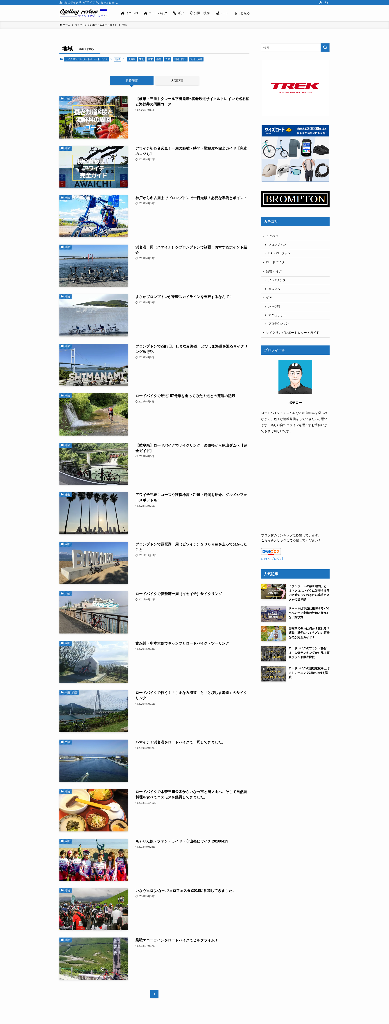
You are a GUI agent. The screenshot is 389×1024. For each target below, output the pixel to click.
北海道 (132, 59)
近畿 (167, 59)
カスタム (274, 289)
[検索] (327, 2)
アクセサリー (277, 315)
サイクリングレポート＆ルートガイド (86, 59)
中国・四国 (180, 59)
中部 (158, 59)
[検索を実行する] (325, 47)
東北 (141, 59)
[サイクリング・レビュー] (84, 13)
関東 (150, 59)
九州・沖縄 (196, 59)
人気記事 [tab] (177, 80)
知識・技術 (274, 271)
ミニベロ (272, 236)
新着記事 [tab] (131, 80)
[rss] (321, 2)
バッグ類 (274, 306)
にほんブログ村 (272, 559)
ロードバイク (275, 262)
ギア (269, 298)
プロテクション (278, 323)
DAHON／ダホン (279, 253)
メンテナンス (277, 280)
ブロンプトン (277, 244)
